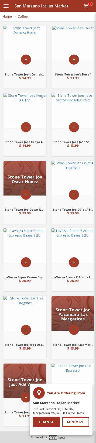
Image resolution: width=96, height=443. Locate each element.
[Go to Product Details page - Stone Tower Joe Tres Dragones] (24, 318)
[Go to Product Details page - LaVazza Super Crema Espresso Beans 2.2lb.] (24, 250)
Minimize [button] (75, 422)
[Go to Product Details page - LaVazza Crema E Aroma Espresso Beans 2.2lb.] (72, 250)
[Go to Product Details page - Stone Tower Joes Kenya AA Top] (24, 115)
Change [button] (46, 422)
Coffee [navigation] (23, 16)
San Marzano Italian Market (41, 6)
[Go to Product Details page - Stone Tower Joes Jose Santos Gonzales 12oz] (72, 115)
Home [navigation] (8, 16)
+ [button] (26, 59)
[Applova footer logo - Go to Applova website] (57, 437)
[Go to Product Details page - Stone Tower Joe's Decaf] (72, 48)
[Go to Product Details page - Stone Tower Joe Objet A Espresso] (72, 183)
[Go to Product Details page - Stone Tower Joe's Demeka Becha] (24, 48)
